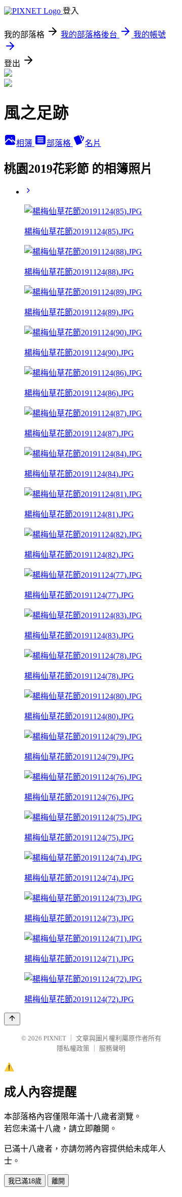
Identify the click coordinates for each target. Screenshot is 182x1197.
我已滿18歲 (24, 1181)
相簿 (25, 143)
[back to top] (12, 1019)
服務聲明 (112, 1048)
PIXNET (54, 1038)
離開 (58, 1181)
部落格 (60, 143)
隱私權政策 (73, 1048)
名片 (93, 143)
